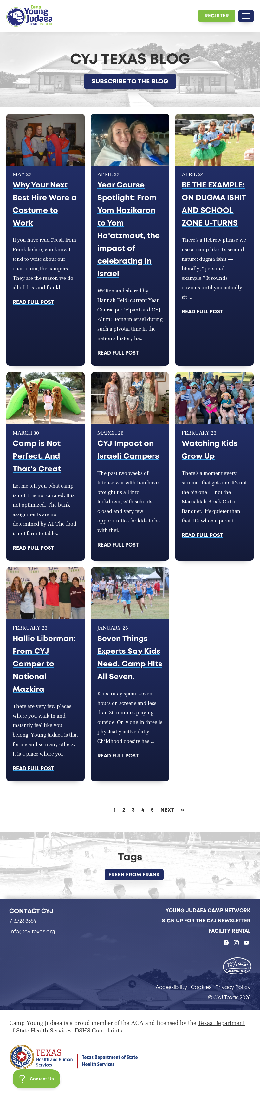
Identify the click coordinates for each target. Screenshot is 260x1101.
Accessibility (171, 987)
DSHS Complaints (98, 1031)
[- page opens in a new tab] (237, 966)
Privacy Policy (232, 987)
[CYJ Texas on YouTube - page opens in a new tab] (246, 943)
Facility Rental (229, 930)
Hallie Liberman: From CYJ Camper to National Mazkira (44, 663)
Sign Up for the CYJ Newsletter (206, 920)
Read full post (33, 302)
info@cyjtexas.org (32, 931)
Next (167, 810)
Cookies (201, 987)
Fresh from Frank (134, 874)
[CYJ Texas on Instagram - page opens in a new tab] (236, 943)
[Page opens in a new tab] (74, 1057)
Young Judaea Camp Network (208, 910)
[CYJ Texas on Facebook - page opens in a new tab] (226, 943)
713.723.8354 (23, 921)
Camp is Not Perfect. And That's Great (37, 456)
